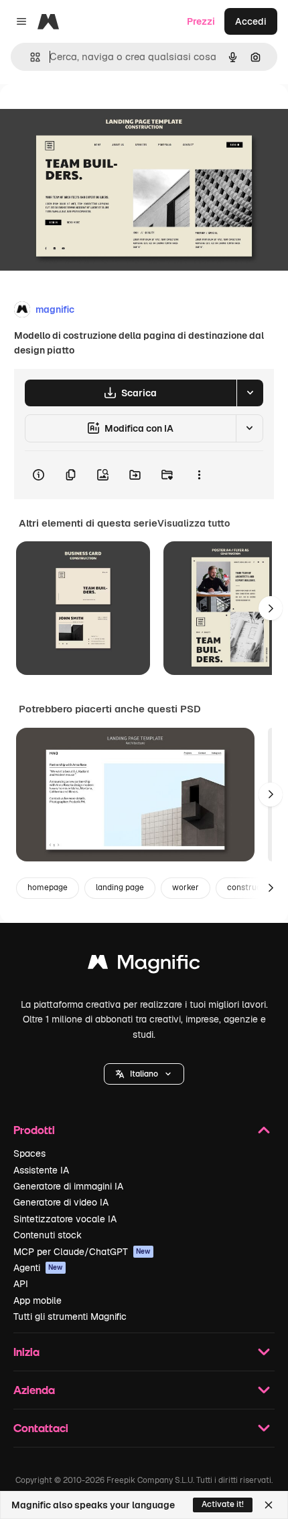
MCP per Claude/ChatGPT (82, 1252)
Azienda (34, 1390)
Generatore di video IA (61, 1202)
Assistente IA (41, 1170)
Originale (88, 114)
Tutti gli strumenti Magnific (70, 1316)
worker (185, 887)
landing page (120, 887)
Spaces (29, 1153)
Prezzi (201, 21)
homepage (47, 887)
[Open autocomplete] (29, 57)
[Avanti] (271, 608)
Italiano (144, 1074)
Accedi (251, 21)
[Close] (269, 1505)
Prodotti (34, 1130)
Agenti (38, 1268)
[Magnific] (144, 965)
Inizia (26, 1352)
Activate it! (223, 1504)
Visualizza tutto (193, 523)
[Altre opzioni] (199, 475)
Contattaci (40, 1428)
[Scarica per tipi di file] (249, 393)
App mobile (37, 1300)
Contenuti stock (47, 1235)
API (20, 1284)
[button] (144, 1074)
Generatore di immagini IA (68, 1186)
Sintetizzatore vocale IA (65, 1219)
